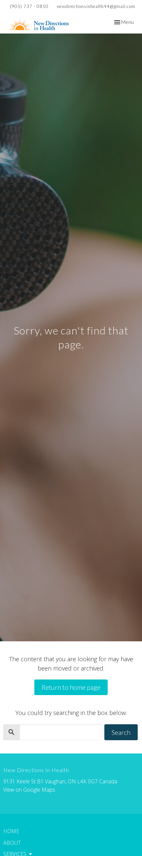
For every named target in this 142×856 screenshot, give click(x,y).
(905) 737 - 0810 (29, 6)
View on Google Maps (29, 789)
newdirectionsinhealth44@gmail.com (96, 6)
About (12, 842)
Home (11, 831)
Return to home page (71, 687)
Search (121, 732)
